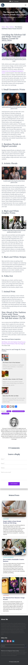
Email (12, 1)
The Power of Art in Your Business (11, 362)
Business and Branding (8, 557)
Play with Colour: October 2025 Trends (12, 379)
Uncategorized (5, 413)
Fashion (12, 27)
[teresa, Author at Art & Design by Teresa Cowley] (14, 421)
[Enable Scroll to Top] (25, 662)
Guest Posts (6, 519)
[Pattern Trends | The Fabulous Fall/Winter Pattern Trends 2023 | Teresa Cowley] (5, 357)
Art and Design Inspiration (18, 411)
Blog (7, 27)
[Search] (25, 646)
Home (3, 27)
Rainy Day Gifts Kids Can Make (10, 395)
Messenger (16, 1)
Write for (10, 650)
